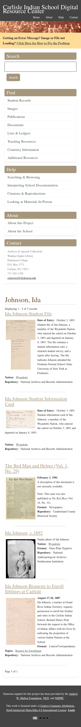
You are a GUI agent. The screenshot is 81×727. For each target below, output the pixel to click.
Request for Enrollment (28, 651)
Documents (15, 124)
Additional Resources (22, 157)
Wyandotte (22, 377)
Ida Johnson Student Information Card (36, 401)
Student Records (19, 100)
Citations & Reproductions (26, 193)
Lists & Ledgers (18, 133)
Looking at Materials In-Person (29, 201)
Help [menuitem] (61, 17)
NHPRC (59, 698)
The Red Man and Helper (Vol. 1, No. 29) (36, 468)
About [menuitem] (49, 17)
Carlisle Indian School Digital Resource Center (40, 7)
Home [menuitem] (36, 17)
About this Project (20, 222)
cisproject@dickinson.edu (21, 278)
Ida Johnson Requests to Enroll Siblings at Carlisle (34, 588)
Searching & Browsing (23, 177)
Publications (16, 116)
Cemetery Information (23, 149)
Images (12, 108)
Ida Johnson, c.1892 (24, 533)
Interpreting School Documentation (32, 185)
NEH (46, 698)
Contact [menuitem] (74, 17)
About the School (19, 231)
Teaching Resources (21, 141)
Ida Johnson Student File (28, 313)
